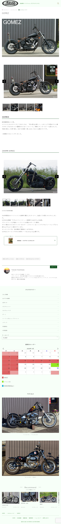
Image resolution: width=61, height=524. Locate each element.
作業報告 (4, 326)
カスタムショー (6, 306)
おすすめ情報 (6, 298)
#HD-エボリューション (8, 259)
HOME (3, 513)
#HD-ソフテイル (20, 259)
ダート (4, 314)
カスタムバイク (23, 9)
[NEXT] (57, 349)
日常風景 (4, 330)
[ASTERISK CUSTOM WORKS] (10, 3)
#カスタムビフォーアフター (33, 259)
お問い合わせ (46, 518)
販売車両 (31, 518)
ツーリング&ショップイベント (10, 318)
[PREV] (3, 349)
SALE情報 (5, 294)
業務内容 (25, 518)
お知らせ (4, 302)
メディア (4, 322)
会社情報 (19, 518)
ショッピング (38, 518)
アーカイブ (5, 335)
